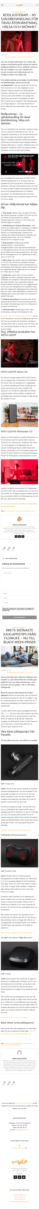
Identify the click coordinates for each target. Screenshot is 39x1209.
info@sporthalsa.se (22, 1130)
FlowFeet (6, 1043)
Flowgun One (14, 1043)
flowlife (20, 1043)
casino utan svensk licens (23, 1103)
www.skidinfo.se (19, 1199)
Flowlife (6, 713)
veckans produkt (6, 1045)
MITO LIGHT (7, 511)
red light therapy (15, 511)
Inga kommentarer (11, 558)
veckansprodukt (16, 1045)
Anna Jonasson (19, 525)
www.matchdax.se (19, 1195)
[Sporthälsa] (19, 5)
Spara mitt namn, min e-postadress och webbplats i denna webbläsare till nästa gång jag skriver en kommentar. (18, 609)
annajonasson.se (8, 527)
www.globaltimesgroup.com (19, 1201)
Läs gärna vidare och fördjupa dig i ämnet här (16, 316)
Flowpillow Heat (28, 1043)
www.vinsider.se (19, 1197)
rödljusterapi (25, 511)
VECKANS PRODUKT (19, 12)
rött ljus (32, 511)
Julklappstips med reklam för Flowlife (19, 672)
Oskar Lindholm (17, 1148)
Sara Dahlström (19, 1059)
